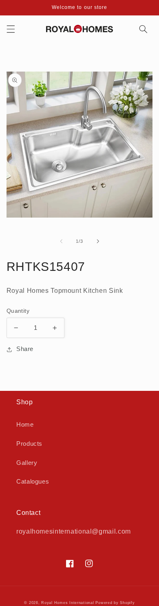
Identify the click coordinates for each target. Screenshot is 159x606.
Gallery (26, 463)
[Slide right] (98, 241)
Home (25, 424)
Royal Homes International (67, 603)
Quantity (18, 311)
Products (29, 443)
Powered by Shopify (115, 603)
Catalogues (32, 481)
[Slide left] (61, 241)
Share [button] (24, 349)
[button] (10, 29)
